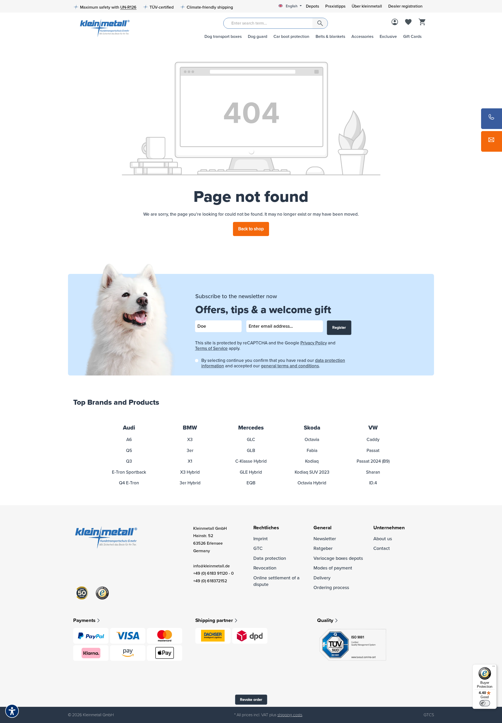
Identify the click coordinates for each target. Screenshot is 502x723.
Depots (312, 6)
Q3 (129, 461)
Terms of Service (211, 348)
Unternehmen (389, 528)
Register (339, 327)
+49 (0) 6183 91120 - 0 (213, 573)
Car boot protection (291, 36)
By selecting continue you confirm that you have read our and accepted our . (273, 363)
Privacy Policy (313, 343)
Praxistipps (335, 6)
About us (382, 539)
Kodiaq (312, 461)
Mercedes (251, 427)
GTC (258, 548)
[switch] (485, 703)
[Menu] (493, 667)
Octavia (312, 439)
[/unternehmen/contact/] (491, 141)
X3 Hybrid (190, 472)
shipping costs (289, 715)
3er (190, 450)
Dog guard (257, 36)
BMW (190, 427)
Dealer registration (405, 6)
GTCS (429, 715)
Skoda (312, 427)
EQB (251, 483)
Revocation (264, 568)
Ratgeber (323, 548)
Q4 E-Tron (129, 483)
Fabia (312, 450)
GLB (251, 450)
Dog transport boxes (223, 36)
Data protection (269, 558)
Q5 (129, 450)
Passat (373, 450)
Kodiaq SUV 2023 (312, 472)
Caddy (373, 439)
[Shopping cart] (422, 22)
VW (373, 427)
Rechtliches (266, 528)
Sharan (373, 472)
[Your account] (395, 22)
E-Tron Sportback (129, 472)
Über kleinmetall (367, 6)
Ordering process (331, 587)
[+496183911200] (491, 118)
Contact (381, 548)
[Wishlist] (408, 22)
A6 (129, 439)
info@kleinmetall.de (211, 566)
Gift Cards (412, 36)
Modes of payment (332, 568)
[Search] (320, 23)
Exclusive (388, 36)
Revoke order (251, 699)
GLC (251, 439)
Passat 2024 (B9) (373, 461)
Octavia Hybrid (312, 483)
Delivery (321, 578)
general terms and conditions (290, 366)
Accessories (362, 36)
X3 (190, 439)
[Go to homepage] (102, 27)
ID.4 (373, 483)
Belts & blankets (330, 36)
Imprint (260, 539)
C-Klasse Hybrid (251, 461)
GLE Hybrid (251, 472)
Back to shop (251, 229)
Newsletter (324, 539)
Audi (129, 427)
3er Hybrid (190, 483)
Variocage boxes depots (338, 558)
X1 (190, 461)
